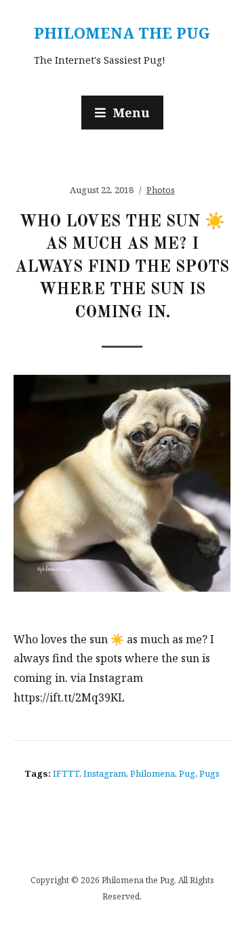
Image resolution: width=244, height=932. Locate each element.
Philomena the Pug (122, 32)
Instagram (104, 773)
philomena (152, 773)
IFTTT (66, 773)
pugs (209, 773)
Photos (160, 190)
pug (187, 773)
